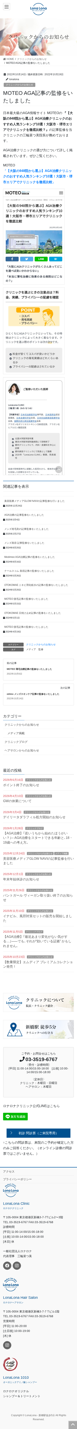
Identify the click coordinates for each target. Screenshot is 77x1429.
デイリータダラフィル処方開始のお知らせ (34, 817)
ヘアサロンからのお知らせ (22, 750)
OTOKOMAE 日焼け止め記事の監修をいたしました (32, 613)
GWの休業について (17, 801)
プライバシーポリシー (17, 1179)
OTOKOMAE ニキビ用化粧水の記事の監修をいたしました (36, 585)
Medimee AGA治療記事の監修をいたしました (29, 557)
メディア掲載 (16, 733)
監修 (40, 649)
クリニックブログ (16, 741)
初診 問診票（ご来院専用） (38, 1133)
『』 (37, 176)
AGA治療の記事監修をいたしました (24, 514)
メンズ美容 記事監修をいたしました (24, 542)
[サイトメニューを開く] (7, 6)
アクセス (9, 1171)
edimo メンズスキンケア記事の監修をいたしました (33, 694)
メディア (31, 649)
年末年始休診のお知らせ (21, 879)
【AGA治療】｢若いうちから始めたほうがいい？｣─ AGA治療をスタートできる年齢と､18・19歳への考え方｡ (38, 838)
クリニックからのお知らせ (19, 84)
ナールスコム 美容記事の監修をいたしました (29, 570)
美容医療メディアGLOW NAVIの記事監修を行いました (34, 501)
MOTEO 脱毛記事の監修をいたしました (26, 598)
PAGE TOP (73, 1425)
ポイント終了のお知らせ (21, 785)
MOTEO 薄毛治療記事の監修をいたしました (29, 669)
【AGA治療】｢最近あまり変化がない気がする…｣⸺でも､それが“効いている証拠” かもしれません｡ (37, 941)
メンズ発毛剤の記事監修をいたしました (26, 529)
